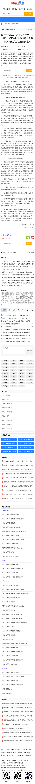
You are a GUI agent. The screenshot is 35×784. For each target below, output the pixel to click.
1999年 (13, 364)
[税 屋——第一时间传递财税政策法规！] (17, 4)
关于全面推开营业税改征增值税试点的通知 (14, 531)
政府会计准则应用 (7, 420)
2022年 (13, 383)
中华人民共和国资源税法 (9, 610)
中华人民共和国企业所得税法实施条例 (12, 568)
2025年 (5, 386)
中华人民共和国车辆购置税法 (10, 543)
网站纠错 (26, 760)
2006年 (5, 370)
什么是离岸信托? (7, 326)
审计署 (14, 752)
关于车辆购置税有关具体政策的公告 (12, 548)
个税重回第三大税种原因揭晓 (11, 24)
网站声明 (14, 760)
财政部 (7, 750)
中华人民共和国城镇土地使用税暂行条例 (13, 589)
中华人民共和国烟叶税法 (9, 635)
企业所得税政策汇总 (25, 439)
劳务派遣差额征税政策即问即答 (11, 324)
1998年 (5, 364)
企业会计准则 (5, 399)
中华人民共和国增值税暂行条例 (10, 514)
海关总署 (3, 752)
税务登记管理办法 (7, 689)
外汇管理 (20, 752)
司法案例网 (28, 755)
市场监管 (28, 750)
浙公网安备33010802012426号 (9, 770)
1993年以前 (5, 373)
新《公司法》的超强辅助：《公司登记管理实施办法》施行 (18, 264)
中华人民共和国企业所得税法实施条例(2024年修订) (18, 703)
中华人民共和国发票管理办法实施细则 (12, 685)
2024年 (14, 29)
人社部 (23, 750)
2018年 (13, 379)
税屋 (3, 29)
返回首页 (30, 29)
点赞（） (7, 238)
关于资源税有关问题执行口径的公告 (12, 614)
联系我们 (20, 760)
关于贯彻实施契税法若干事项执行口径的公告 (14, 643)
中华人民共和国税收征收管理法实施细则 (13, 676)
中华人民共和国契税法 (8, 639)
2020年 (30, 379)
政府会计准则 (5, 416)
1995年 (13, 360)
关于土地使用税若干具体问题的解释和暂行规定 (15, 593)
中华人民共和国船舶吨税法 (9, 664)
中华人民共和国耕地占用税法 (10, 647)
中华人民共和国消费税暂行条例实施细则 (13, 539)
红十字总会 (27, 752)
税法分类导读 (9, 447)
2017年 (5, 379)
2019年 (22, 379)
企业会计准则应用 (7, 403)
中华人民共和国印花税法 (9, 602)
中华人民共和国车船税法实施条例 (11, 631)
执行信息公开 (4, 755)
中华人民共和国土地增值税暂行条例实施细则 (14, 622)
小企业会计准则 (6, 395)
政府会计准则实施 (7, 428)
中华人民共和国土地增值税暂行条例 (12, 618)
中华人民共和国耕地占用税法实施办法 (12, 651)
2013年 (5, 376)
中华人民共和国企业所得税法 (10, 564)
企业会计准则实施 (7, 412)
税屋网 (2, 760)
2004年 (22, 367)
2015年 (22, 376)
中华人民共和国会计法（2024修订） (14, 728)
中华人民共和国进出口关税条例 (10, 556)
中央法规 (8, 29)
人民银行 (9, 752)
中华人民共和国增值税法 (9, 523)
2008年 (22, 370)
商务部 (12, 750)
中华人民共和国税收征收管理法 (10, 672)
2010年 (13, 373)
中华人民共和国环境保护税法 (10, 656)
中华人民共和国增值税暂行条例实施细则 (13, 519)
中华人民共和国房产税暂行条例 (10, 585)
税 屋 (6, 46)
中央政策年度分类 (25, 443)
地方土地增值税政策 (25, 451)
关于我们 (8, 760)
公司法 (18, 85)
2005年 (30, 367)
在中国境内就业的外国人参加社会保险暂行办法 (17, 490)
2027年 (22, 386)
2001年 (30, 364)
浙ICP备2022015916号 (24, 770)
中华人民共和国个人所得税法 (10, 573)
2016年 (30, 376)
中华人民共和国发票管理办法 (10, 680)
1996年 (22, 360)
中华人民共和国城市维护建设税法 (11, 597)
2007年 (13, 370)
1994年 (5, 360)
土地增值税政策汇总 (9, 451)
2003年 (13, 367)
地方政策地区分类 (25, 447)
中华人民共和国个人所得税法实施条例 (12, 577)
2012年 (30, 373)
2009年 (30, 370)
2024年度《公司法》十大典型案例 (11, 269)
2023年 (22, 383)
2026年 (13, 386)
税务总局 (17, 750)
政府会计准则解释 (7, 424)
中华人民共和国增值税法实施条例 (11, 527)
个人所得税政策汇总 (9, 443)
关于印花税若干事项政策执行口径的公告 (13, 606)
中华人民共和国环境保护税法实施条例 (12, 660)
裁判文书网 (20, 755)
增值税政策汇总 (9, 439)
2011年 (22, 373)
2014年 (13, 376)
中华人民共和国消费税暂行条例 (10, 535)
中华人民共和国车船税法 (9, 626)
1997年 (30, 360)
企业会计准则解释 (7, 407)
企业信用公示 (12, 755)
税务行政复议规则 (7, 693)
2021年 (5, 383)
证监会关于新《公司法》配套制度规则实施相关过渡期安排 (18, 275)
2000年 (22, 364)
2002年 (5, 367)
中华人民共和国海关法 (8, 552)
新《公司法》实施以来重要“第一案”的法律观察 (15, 266)
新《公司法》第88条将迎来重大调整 (12, 285)
